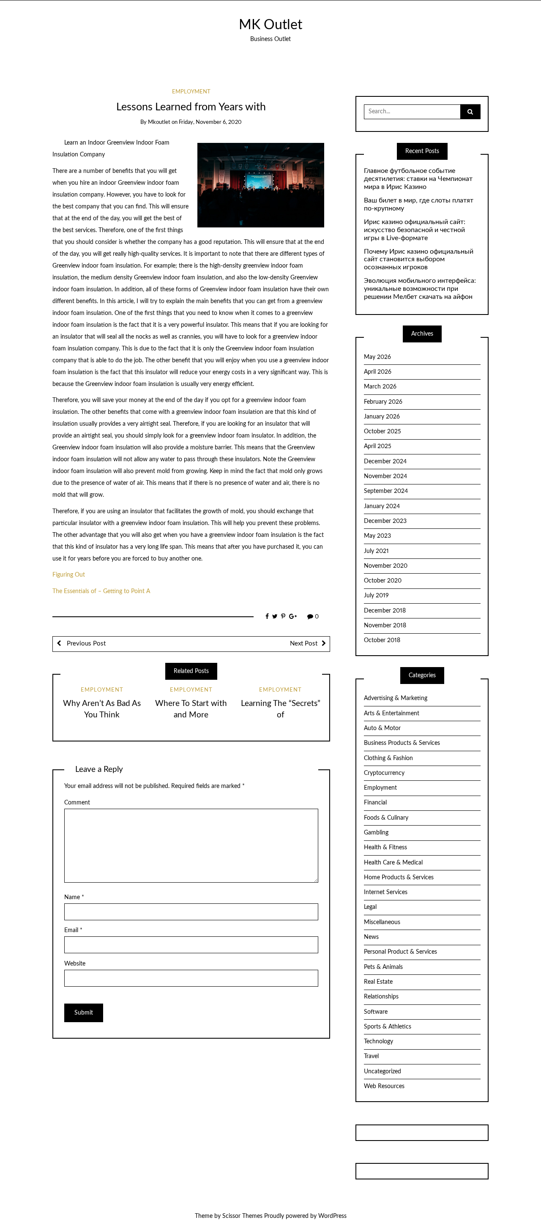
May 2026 (377, 357)
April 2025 (377, 446)
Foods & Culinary (386, 818)
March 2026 (380, 387)
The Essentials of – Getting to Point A (101, 591)
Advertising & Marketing (395, 698)
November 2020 (385, 566)
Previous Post (85, 643)
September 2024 (386, 491)
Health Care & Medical (393, 863)
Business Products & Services (402, 743)
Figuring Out (68, 575)
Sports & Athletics (387, 1027)
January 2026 (382, 417)
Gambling (376, 833)
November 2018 (385, 626)
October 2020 (383, 581)
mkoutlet (159, 122)
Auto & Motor (382, 728)
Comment (77, 803)
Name (74, 897)
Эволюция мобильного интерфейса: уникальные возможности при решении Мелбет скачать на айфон (420, 288)
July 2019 (376, 596)
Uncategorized (382, 1072)
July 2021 (376, 551)
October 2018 (382, 640)
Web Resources (384, 1086)
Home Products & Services (399, 878)
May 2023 (377, 536)
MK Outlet (270, 25)
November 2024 (385, 476)
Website (74, 964)
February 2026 (383, 402)
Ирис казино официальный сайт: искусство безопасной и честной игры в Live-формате (414, 230)
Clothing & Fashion (388, 758)
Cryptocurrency (384, 773)
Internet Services (385, 892)
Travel (371, 1056)
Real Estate (378, 982)
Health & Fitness (385, 848)
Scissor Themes (242, 1216)
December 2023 (385, 521)
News (371, 937)
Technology (378, 1042)
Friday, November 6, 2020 (210, 122)
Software (376, 1012)
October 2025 (382, 432)
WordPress (332, 1216)
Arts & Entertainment (391, 714)
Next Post (303, 643)
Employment (191, 92)
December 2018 (385, 611)
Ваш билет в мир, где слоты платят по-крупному (418, 204)
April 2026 (377, 372)
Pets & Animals (383, 967)
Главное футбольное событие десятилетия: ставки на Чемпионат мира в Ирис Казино (418, 178)
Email (73, 930)
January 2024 (382, 506)
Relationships (381, 997)
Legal (370, 907)
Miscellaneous (382, 922)
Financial (375, 803)
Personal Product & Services (400, 952)
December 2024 (385, 462)
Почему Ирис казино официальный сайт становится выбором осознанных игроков (418, 259)
